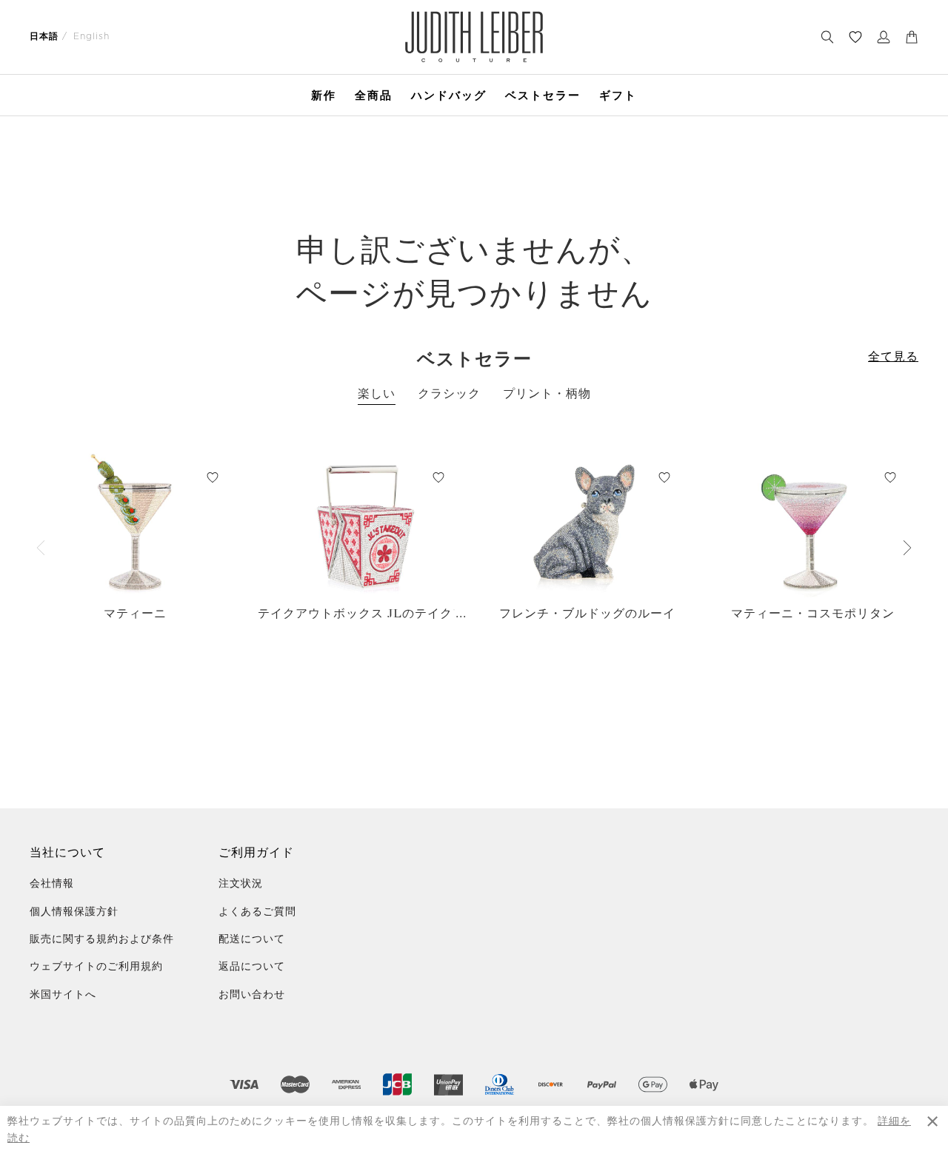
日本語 (44, 36)
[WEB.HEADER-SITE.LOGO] (474, 37)
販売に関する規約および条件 (102, 939)
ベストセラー (543, 95)
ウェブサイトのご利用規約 (96, 967)
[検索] (827, 37)
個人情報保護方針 (74, 912)
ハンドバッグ (449, 95)
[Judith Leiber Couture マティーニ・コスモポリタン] (812, 523)
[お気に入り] (855, 37)
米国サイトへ (63, 995)
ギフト (618, 95)
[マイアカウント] (883, 37)
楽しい (376, 394)
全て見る (893, 357)
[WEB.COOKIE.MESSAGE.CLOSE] (932, 1130)
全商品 (374, 95)
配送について (251, 939)
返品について (251, 967)
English (91, 36)
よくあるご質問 (257, 912)
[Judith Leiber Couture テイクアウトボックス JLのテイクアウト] (361, 523)
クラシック (449, 394)
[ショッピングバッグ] (911, 37)
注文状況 (240, 884)
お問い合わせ (251, 995)
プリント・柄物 (547, 394)
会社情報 (52, 884)
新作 (323, 95)
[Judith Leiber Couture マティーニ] (135, 523)
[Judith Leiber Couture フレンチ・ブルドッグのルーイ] (586, 523)
